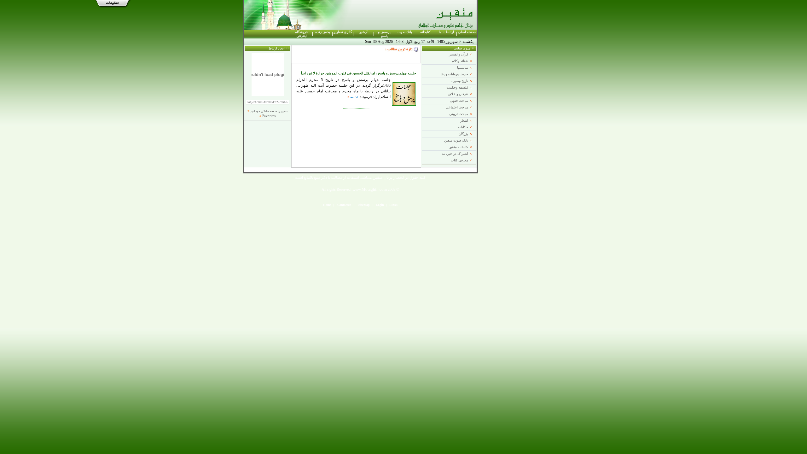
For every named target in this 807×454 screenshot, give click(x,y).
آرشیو (363, 32)
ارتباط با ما (446, 32)
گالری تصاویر (343, 32)
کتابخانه (425, 32)
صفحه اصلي (467, 32)
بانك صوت (405, 32)
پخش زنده (322, 32)
